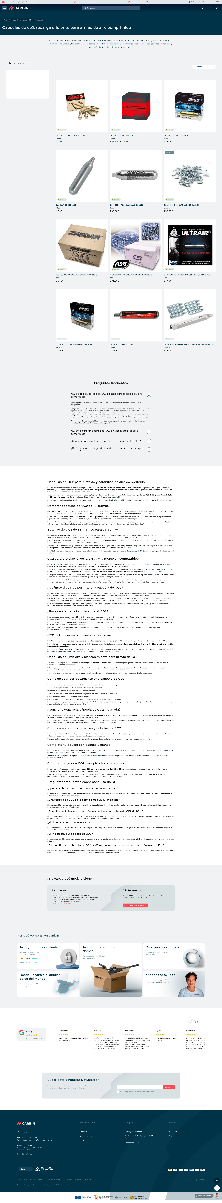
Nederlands (65, 1185)
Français (43, 1185)
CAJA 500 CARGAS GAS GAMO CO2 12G (126, 205)
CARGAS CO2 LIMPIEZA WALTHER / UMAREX (75, 344)
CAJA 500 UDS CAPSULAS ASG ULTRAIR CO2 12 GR (131, 275)
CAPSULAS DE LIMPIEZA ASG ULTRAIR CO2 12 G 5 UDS (187, 275)
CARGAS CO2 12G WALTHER (176, 135)
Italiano (35, 1185)
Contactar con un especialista (135, 905)
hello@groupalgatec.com (62, 903)
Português (27, 1185)
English (49, 1185)
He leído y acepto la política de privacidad (137, 1092)
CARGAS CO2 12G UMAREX (121, 135)
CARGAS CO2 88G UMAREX (121, 344)
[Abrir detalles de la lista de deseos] (217, 1188)
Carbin (5, 20)
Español (20, 1185)
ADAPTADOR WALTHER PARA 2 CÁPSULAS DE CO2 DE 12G (188, 344)
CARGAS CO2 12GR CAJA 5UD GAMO (71, 135)
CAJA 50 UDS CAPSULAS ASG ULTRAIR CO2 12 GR (77, 275)
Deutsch (56, 1185)
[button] (111, 8)
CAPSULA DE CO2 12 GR (66, 205)
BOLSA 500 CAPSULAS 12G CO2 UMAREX (181, 205)
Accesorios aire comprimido (21, 20)
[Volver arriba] (217, 1180)
